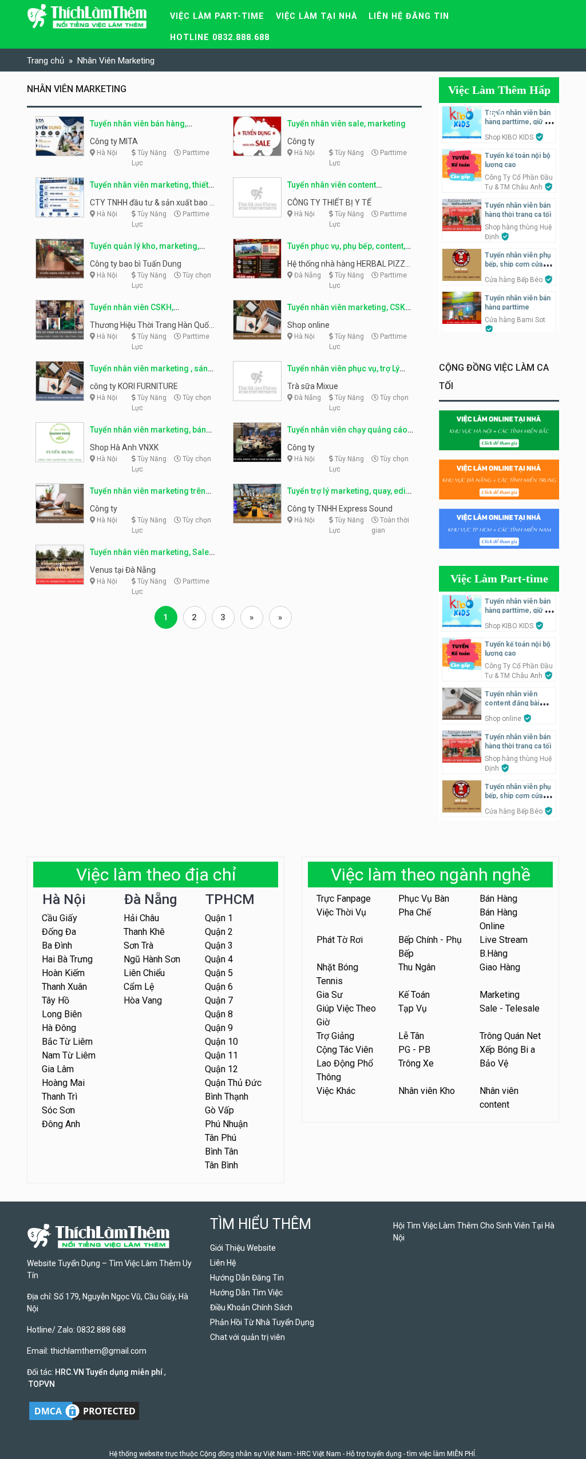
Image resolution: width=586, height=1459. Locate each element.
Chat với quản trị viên (247, 1337)
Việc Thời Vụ (341, 912)
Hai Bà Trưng (67, 959)
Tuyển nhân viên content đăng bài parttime (512, 703)
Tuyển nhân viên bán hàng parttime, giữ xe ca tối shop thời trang (518, 122)
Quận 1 (219, 918)
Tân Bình (221, 1165)
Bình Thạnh (226, 1096)
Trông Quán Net (510, 1035)
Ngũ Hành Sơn (152, 959)
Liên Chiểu (144, 973)
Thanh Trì (59, 1096)
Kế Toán (414, 994)
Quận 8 (219, 1014)
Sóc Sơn (58, 1110)
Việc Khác (335, 1090)
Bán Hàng (498, 898)
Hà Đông (59, 1027)
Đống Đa (59, 931)
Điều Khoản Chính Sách (251, 1307)
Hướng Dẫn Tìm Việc (246, 1292)
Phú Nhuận (226, 1124)
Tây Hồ (55, 1000)
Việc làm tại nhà (316, 16)
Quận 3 (219, 945)
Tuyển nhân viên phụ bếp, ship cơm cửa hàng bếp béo (518, 264)
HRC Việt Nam (319, 1454)
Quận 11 (221, 1055)
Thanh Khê (144, 931)
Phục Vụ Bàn (423, 898)
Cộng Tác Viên (344, 1049)
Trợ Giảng (335, 1035)
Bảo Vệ (494, 1063)
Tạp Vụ (412, 1008)
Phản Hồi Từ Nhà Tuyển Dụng (262, 1322)
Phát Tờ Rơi (339, 939)
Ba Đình (57, 945)
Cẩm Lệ (139, 986)
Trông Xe (416, 1063)
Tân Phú (220, 1137)
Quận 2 (219, 931)
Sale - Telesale (510, 1008)
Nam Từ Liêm (69, 1055)
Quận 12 (221, 1069)
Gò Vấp (219, 1110)
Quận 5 (219, 973)
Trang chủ (45, 60)
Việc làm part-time (217, 16)
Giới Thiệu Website (243, 1247)
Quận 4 (219, 959)
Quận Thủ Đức (233, 1082)
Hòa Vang (143, 1000)
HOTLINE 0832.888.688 (220, 37)
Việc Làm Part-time (499, 578)
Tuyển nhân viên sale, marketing (346, 123)
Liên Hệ (223, 1262)
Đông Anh (61, 1124)
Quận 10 (221, 1041)
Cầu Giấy (59, 918)
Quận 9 (219, 1027)
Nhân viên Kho (426, 1090)
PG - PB (414, 1049)
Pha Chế (414, 912)
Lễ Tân (411, 1035)
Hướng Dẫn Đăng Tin (247, 1277)
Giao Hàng (500, 967)
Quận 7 (219, 1000)
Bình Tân (221, 1151)
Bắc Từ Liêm (67, 1041)
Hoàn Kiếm (63, 973)
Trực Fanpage (343, 898)
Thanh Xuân (64, 986)
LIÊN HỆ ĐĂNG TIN (409, 16)
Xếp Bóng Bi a (507, 1049)
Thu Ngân (416, 967)
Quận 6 (219, 986)
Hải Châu (141, 918)
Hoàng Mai (63, 1082)
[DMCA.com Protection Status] (84, 1410)
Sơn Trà (138, 945)
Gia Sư (329, 994)
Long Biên (62, 1014)
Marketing (500, 994)
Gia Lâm (58, 1069)
